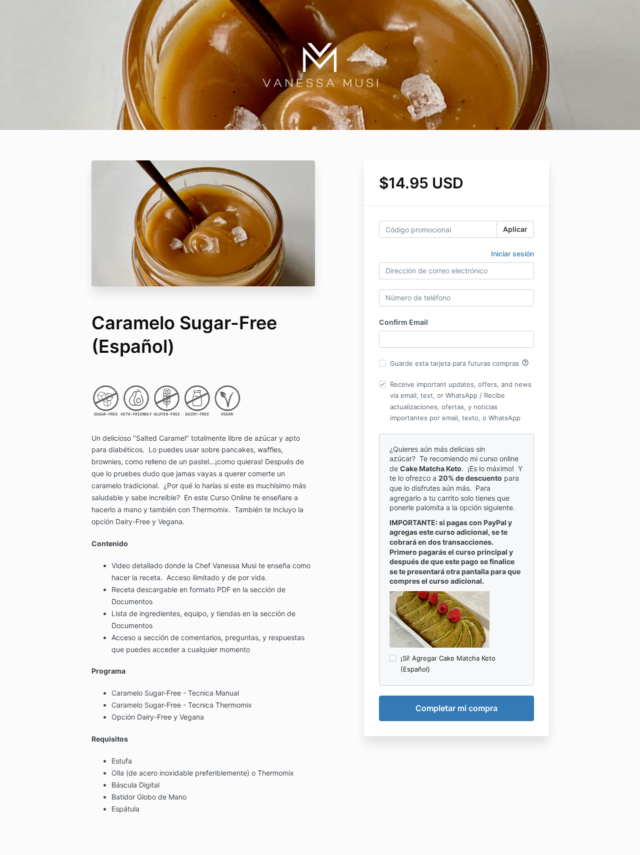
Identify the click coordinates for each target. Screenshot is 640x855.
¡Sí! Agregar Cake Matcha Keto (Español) (448, 663)
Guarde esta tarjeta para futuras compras (459, 363)
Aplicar (515, 229)
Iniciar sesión (512, 253)
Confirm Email (403, 322)
